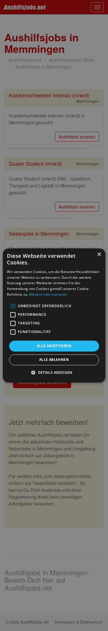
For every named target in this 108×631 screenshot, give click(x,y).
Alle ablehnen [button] (54, 359)
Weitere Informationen (48, 294)
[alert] (54, 315)
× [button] (99, 254)
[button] (54, 372)
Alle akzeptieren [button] (54, 345)
